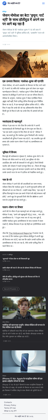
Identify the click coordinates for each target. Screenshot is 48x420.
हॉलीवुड (4, 11)
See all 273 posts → (11, 289)
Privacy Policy (10, 405)
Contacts (8, 402)
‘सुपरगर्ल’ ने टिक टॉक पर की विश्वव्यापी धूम (16, 259)
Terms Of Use (10, 408)
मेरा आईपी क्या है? (20, 416)
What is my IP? (10, 411)
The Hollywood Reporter (20, 233)
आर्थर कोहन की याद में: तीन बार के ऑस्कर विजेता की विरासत (21, 268)
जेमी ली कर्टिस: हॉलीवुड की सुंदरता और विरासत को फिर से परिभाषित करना (21, 278)
